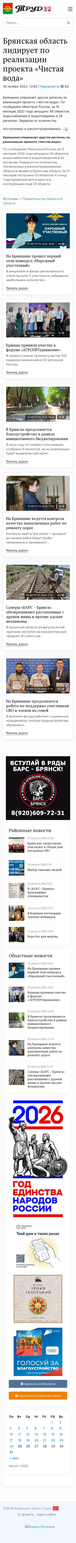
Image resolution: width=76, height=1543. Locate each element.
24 (11, 1446)
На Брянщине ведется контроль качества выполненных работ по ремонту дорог (36, 523)
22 (53, 1440)
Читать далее (17, 288)
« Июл (14, 1458)
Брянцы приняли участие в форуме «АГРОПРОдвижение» (33, 347)
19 (27, 1440)
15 (53, 1434)
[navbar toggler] (70, 9)
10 (11, 1434)
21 (44, 1440)
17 (11, 1440)
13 (36, 1434)
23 (61, 1440)
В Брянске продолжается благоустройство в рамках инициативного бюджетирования (37, 434)
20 (36, 1440)
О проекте (26, 1514)
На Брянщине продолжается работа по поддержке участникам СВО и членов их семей (37, 705)
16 (61, 1434)
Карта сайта (46, 1514)
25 (20, 1446)
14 (44, 1434)
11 (19, 1434)
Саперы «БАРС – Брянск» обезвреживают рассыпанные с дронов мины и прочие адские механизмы (35, 614)
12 (27, 1434)
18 (19, 1440)
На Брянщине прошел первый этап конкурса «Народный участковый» (33, 260)
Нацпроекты (49, 86)
